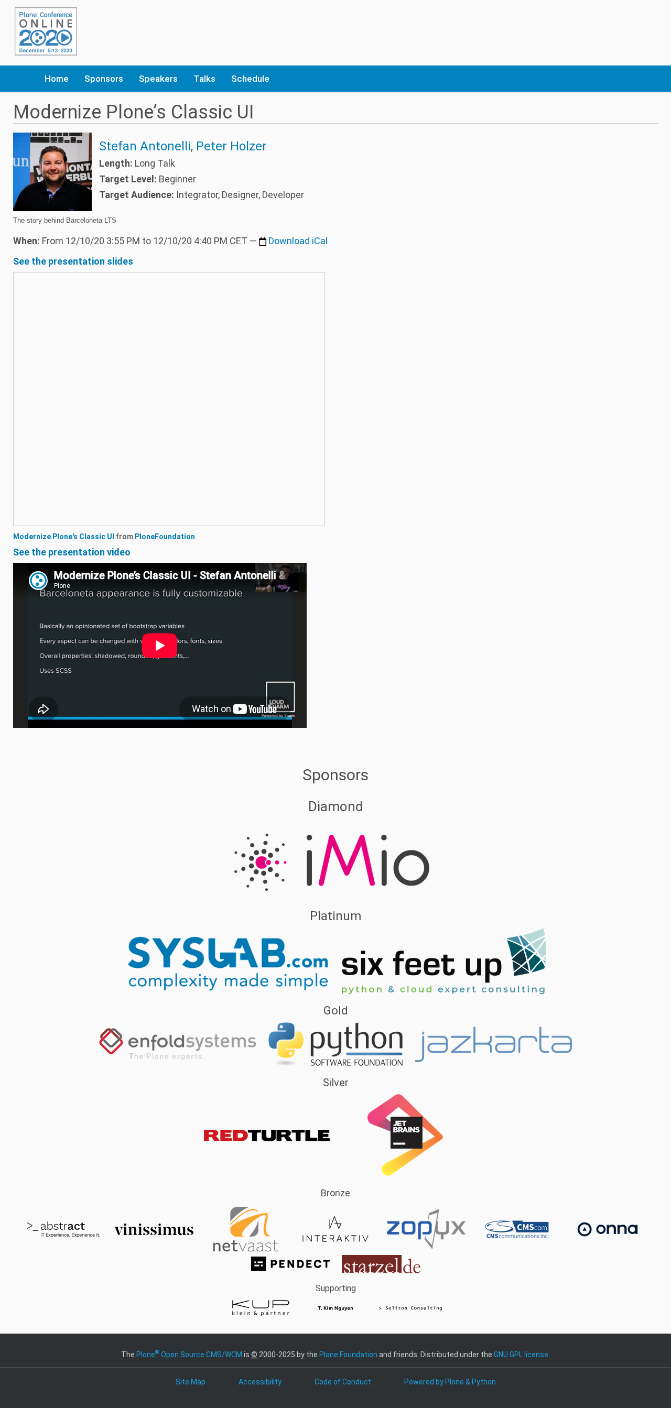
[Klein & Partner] (261, 1307)
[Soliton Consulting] (410, 1307)
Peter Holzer (231, 146)
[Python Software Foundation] (336, 1044)
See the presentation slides (73, 261)
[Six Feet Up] (444, 960)
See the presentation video (72, 552)
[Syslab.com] (228, 960)
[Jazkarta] (493, 1044)
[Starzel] (381, 1263)
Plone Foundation (348, 1354)
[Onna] (607, 1229)
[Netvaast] (245, 1229)
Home (57, 78)
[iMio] (335, 858)
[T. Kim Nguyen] (336, 1307)
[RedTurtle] (267, 1135)
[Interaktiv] (336, 1229)
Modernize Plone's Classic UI (63, 536)
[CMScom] (518, 1229)
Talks (204, 78)
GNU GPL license (521, 1354)
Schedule (250, 78)
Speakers (158, 78)
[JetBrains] (405, 1135)
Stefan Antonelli (145, 146)
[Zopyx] (427, 1229)
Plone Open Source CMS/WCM (189, 1354)
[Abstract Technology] (64, 1229)
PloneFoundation (165, 536)
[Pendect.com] (291, 1263)
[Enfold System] (178, 1044)
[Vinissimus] (155, 1229)
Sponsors (103, 78)
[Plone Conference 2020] (46, 31)
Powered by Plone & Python (450, 1382)
